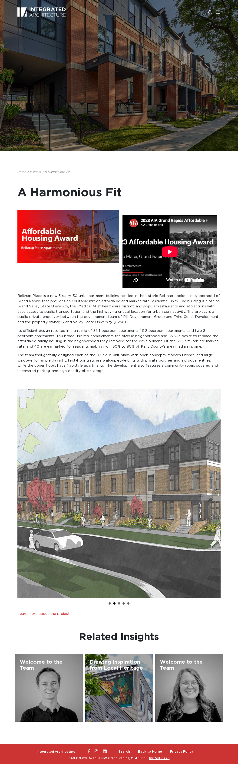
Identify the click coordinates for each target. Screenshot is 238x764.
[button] (218, 12)
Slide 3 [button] (119, 603)
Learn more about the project (43, 614)
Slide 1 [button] (110, 603)
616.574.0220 (159, 758)
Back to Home (150, 751)
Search (124, 751)
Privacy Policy (181, 751)
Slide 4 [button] (123, 603)
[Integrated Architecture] (41, 12)
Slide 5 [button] (128, 603)
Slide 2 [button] (114, 603)
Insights (35, 172)
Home (21, 172)
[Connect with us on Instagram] (96, 751)
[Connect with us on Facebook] (89, 751)
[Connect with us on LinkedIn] (105, 751)
